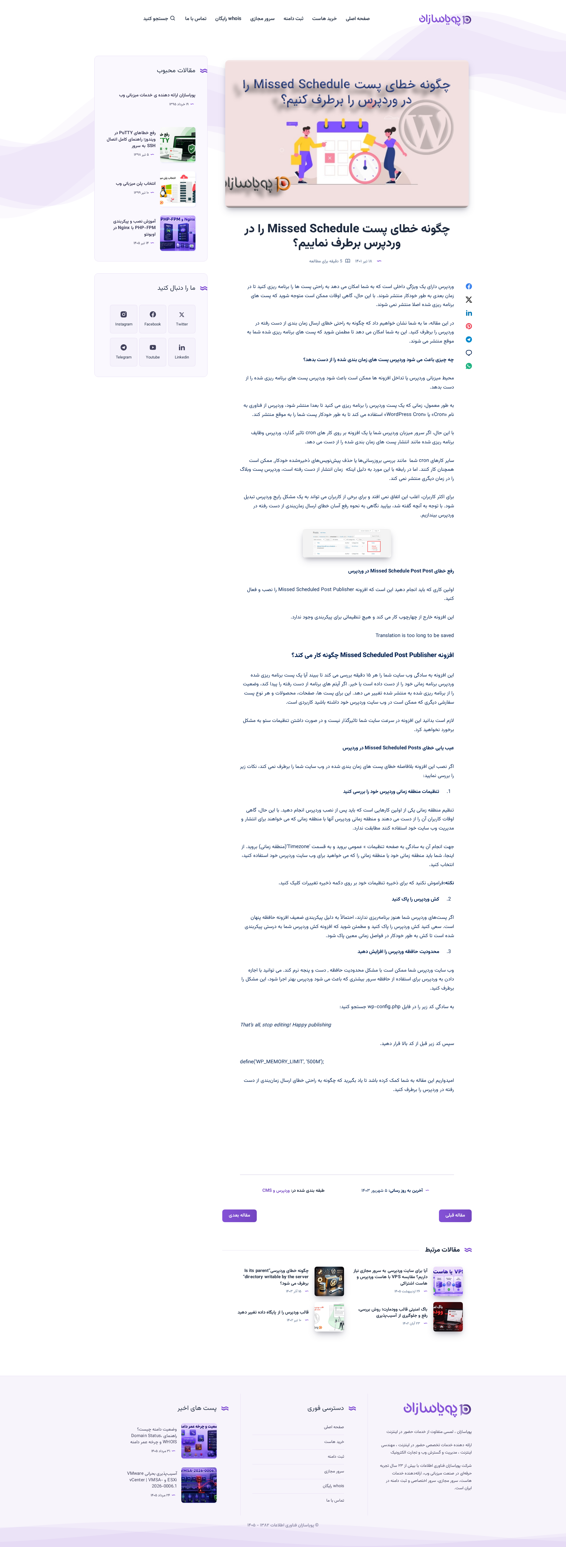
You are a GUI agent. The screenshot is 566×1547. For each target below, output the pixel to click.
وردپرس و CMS (276, 1190)
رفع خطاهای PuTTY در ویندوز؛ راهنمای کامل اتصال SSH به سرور (131, 139)
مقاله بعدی (239, 1215)
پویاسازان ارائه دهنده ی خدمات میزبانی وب (157, 95)
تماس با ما (195, 19)
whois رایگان (228, 19)
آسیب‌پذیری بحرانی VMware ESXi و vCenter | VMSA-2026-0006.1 (152, 1480)
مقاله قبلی (455, 1215)
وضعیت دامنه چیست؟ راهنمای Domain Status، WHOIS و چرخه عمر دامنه (153, 1436)
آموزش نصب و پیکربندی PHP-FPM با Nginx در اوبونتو (134, 228)
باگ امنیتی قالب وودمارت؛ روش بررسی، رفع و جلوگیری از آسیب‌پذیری (392, 1312)
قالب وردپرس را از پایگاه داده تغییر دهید (273, 1312)
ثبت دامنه (293, 19)
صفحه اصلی (358, 19)
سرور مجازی (262, 19)
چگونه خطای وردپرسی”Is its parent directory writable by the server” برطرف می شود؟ (276, 1277)
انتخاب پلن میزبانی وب (136, 183)
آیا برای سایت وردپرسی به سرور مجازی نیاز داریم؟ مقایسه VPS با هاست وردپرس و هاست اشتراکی (390, 1277)
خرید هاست (324, 19)
